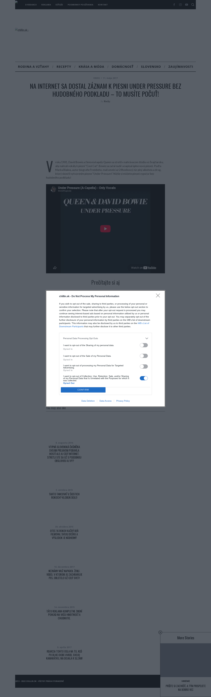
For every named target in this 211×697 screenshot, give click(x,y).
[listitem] (105, 338)
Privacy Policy (123, 401)
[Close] (159, 296)
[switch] (144, 345)
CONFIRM (83, 390)
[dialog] (105, 348)
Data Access (105, 401)
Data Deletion (88, 401)
